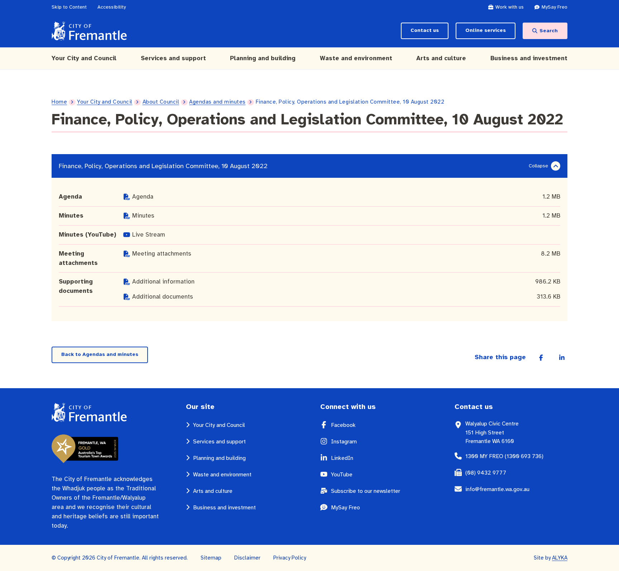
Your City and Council (105, 102)
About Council (161, 102)
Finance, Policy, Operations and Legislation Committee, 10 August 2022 (163, 166)
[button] (555, 166)
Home (59, 102)
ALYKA (559, 558)
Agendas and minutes (217, 102)
